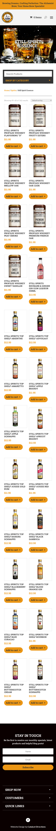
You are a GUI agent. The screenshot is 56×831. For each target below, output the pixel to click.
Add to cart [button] (12, 146)
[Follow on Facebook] (28, 820)
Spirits (13, 90)
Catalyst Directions (37, 826)
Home (6, 90)
